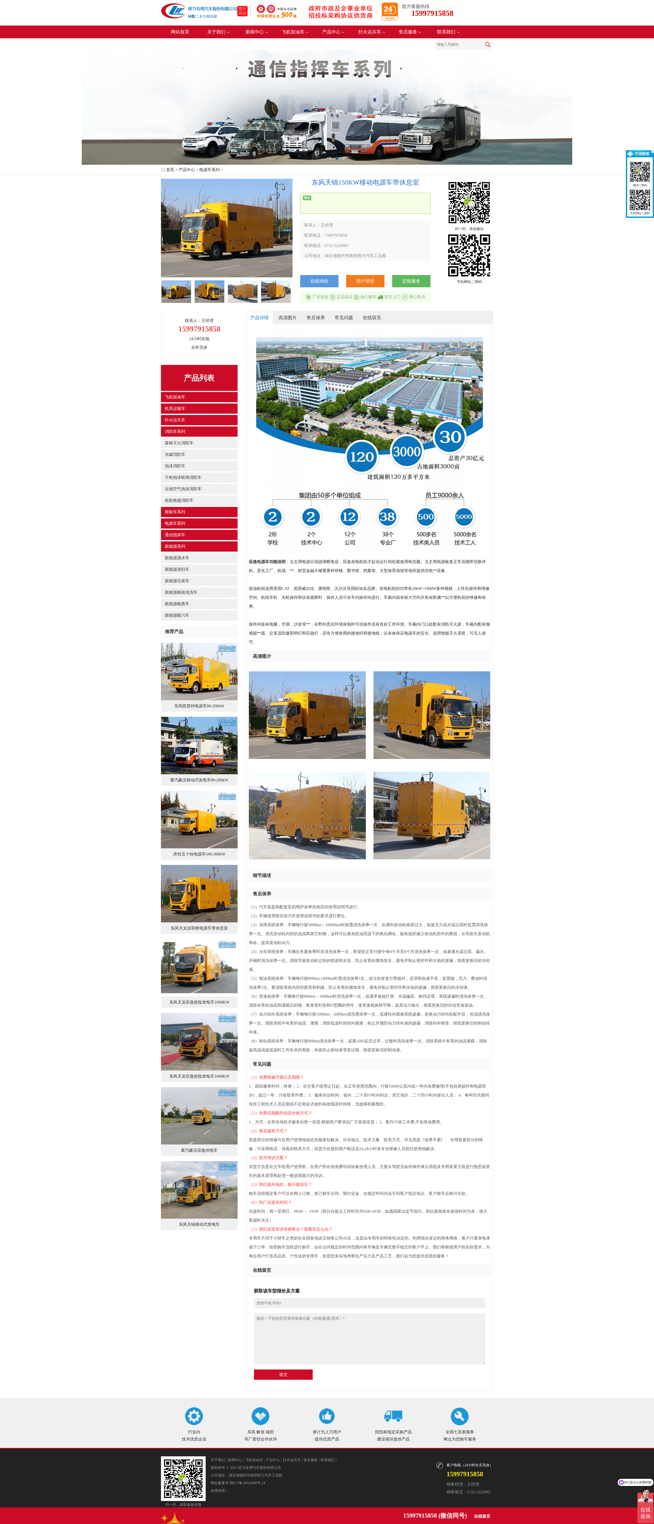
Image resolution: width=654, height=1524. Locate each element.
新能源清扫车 (177, 569)
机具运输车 (175, 408)
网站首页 (180, 31)
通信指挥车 (175, 535)
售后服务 (408, 31)
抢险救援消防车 (179, 500)
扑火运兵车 (370, 31)
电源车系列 (209, 170)
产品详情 (259, 317)
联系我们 (447, 31)
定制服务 (411, 281)
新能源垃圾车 (177, 581)
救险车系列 (175, 512)
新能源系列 (175, 546)
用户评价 (365, 281)
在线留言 (372, 317)
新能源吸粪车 (177, 604)
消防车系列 (175, 431)
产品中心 (332, 31)
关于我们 (217, 31)
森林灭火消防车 (179, 443)
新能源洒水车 (177, 558)
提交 (283, 1374)
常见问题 (344, 317)
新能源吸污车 (177, 615)
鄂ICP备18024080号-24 (247, 1483)
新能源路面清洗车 (181, 592)
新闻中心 (255, 31)
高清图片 (287, 317)
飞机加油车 (294, 31)
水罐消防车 (175, 454)
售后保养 (316, 317)
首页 (170, 170)
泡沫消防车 (175, 466)
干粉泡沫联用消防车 (183, 477)
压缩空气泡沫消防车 (183, 489)
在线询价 (319, 281)
